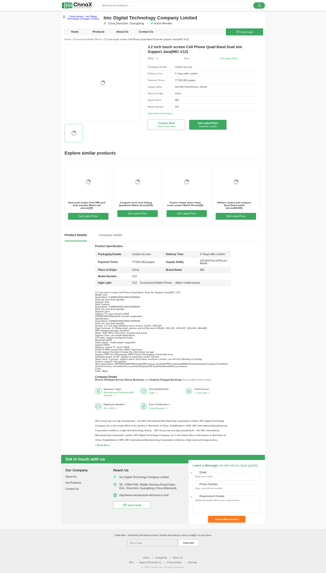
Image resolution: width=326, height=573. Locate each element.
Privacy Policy (174, 562)
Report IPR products (150, 562)
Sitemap (192, 562)
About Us (122, 31)
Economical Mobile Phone (89, 39)
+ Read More (102, 445)
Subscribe (188, 543)
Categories (161, 558)
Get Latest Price (229, 58)
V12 (134, 282)
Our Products (73, 482)
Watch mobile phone (187, 282)
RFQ (131, 562)
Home (75, 31)
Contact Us (146, 31)
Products (98, 31)
